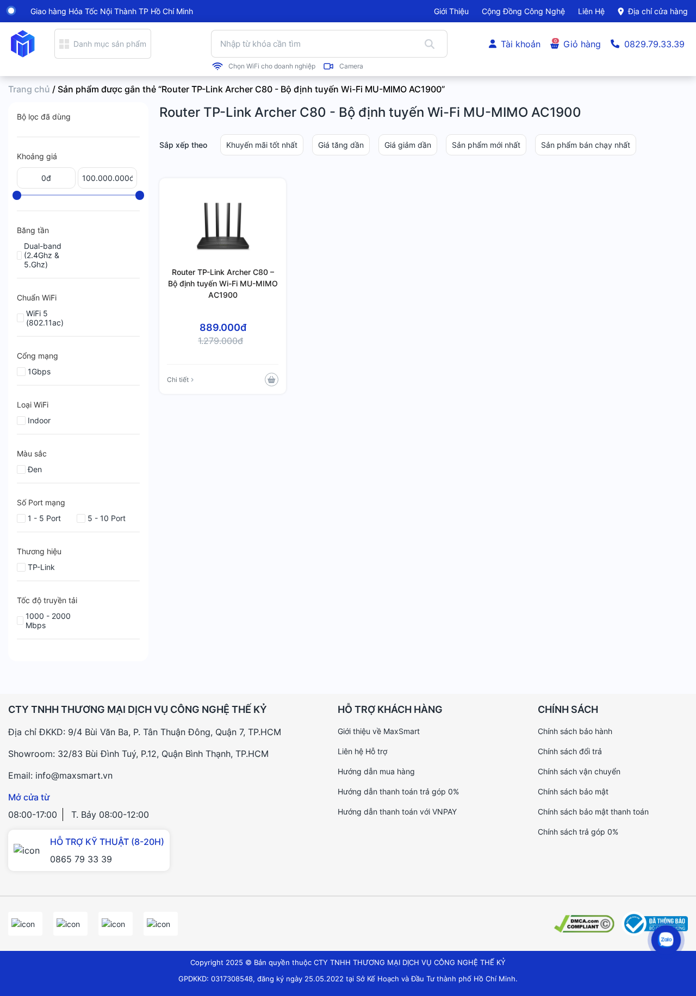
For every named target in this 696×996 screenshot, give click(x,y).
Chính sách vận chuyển (579, 771)
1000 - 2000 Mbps (48, 620)
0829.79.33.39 (654, 44)
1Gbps (39, 371)
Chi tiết (178, 379)
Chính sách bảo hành (575, 731)
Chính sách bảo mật (573, 791)
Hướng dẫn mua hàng (376, 771)
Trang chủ (29, 89)
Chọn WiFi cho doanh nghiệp (271, 66)
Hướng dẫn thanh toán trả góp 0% (398, 791)
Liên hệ (591, 11)
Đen (35, 469)
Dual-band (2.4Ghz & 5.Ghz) (42, 255)
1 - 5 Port (44, 518)
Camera (351, 66)
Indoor (39, 420)
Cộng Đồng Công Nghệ (523, 11)
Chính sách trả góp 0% (578, 831)
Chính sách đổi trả (570, 751)
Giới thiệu (451, 11)
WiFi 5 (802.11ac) (45, 318)
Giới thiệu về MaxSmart (379, 731)
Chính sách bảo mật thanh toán (593, 811)
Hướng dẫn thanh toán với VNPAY (397, 811)
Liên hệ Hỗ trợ (362, 751)
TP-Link (41, 567)
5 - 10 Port (107, 518)
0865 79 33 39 (81, 859)
